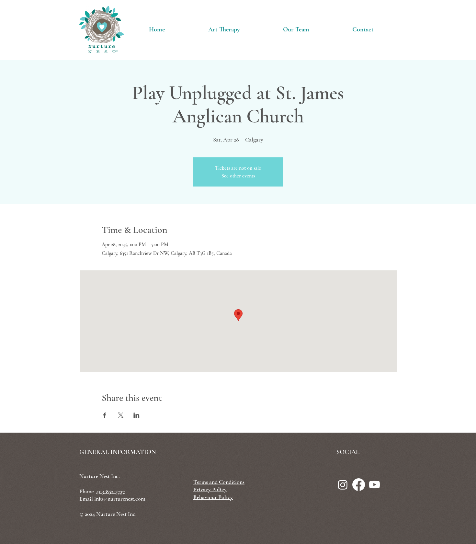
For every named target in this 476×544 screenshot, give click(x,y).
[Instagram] (342, 484)
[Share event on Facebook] (105, 415)
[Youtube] (374, 484)
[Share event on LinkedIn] (136, 415)
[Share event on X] (121, 415)
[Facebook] (358, 484)
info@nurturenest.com (119, 498)
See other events (238, 176)
